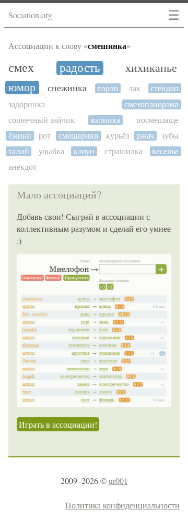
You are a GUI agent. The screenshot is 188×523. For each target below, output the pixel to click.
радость (80, 68)
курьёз (117, 136)
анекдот (22, 167)
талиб (18, 151)
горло (108, 88)
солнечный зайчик (41, 120)
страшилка (123, 151)
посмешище (157, 120)
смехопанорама (151, 104)
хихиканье (151, 68)
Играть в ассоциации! (58, 424)
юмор (22, 87)
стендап (164, 88)
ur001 (118, 480)
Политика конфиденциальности (122, 505)
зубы (170, 136)
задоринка (26, 104)
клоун (84, 151)
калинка (105, 120)
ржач (145, 136)
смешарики (78, 136)
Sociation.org (30, 15)
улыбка (51, 151)
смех (21, 68)
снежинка (67, 88)
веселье (165, 151)
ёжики (19, 136)
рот (45, 136)
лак (134, 88)
